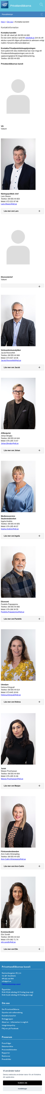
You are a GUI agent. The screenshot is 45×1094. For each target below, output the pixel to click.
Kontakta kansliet (9, 1016)
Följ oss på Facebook (10, 1029)
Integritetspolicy (8, 1025)
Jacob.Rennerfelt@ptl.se (11, 360)
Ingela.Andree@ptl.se (10, 529)
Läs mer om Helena (12, 702)
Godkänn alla (22, 1083)
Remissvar (6, 1056)
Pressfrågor (6, 1043)
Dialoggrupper (7, 1019)
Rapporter (6, 1053)
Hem (3, 22)
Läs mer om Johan (12, 450)
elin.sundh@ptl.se (8, 942)
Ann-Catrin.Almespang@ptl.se (13, 859)
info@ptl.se (29, 38)
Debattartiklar (7, 1046)
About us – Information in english (15, 1022)
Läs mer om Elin (11, 949)
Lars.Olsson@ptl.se (9, 204)
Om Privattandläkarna (10, 1009)
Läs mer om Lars (11, 211)
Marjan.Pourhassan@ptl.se (12, 779)
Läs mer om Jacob (12, 367)
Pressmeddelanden (9, 1050)
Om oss (10, 22)
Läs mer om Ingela (12, 536)
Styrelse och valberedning (12, 1013)
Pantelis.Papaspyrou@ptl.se (12, 612)
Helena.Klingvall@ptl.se (11, 695)
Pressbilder (6, 1059)
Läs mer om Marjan (12, 786)
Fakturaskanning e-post (11, 984)
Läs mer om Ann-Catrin (14, 866)
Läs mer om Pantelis (13, 619)
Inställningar (22, 1089)
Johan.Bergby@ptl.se (10, 443)
